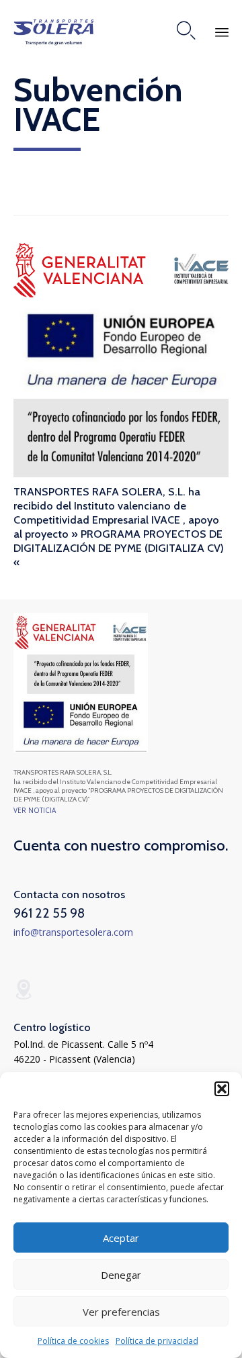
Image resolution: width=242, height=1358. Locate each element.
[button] (222, 1089)
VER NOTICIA (34, 810)
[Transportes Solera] (54, 30)
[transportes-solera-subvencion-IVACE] (80, 748)
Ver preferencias (121, 1311)
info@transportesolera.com (73, 932)
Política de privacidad (157, 1341)
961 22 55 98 (49, 913)
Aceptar (121, 1238)
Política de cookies (73, 1341)
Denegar (121, 1274)
